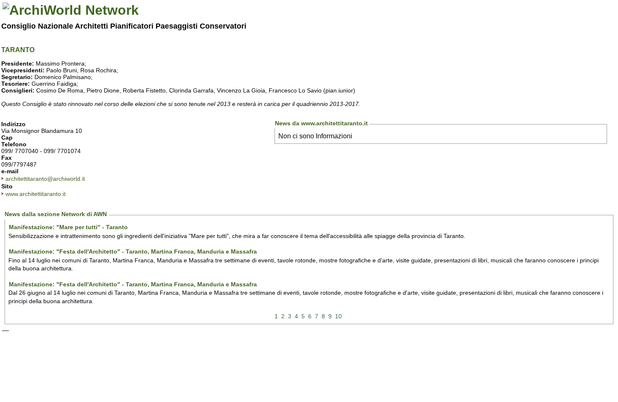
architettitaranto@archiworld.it (45, 178)
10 (338, 316)
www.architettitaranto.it (35, 193)
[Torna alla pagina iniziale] (71, 10)
